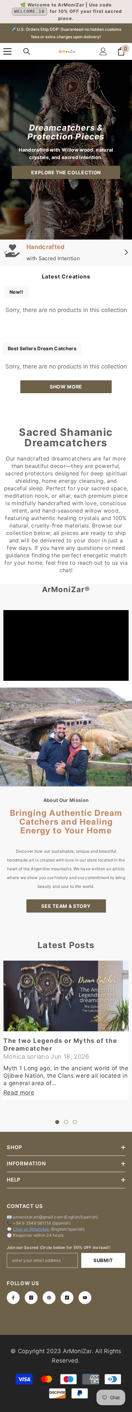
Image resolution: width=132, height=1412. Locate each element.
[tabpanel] (66, 1030)
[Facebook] (13, 1297)
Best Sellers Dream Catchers (42, 348)
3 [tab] (75, 1122)
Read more (18, 1092)
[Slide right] (126, 253)
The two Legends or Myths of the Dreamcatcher (60, 1044)
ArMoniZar (77, 1351)
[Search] (27, 51)
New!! (16, 292)
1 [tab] (57, 1122)
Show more (66, 386)
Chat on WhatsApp (31, 1229)
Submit (103, 1260)
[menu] (7, 51)
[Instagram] (31, 1297)
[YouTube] (85, 1297)
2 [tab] (66, 1122)
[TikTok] (67, 1297)
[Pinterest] (49, 1297)
